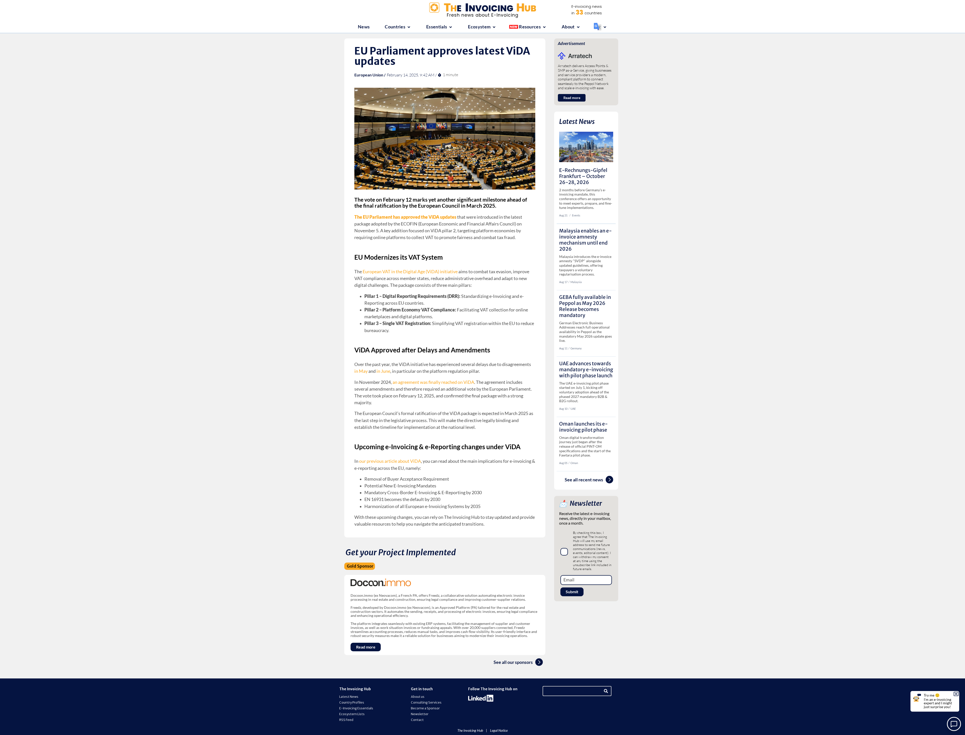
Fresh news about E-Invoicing (482, 15)
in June (383, 371)
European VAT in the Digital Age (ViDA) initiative (410, 271)
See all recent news (584, 479)
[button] (398, 27)
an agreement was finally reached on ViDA (433, 382)
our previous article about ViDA (390, 461)
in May (361, 371)
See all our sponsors (513, 662)
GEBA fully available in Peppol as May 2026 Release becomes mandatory (585, 306)
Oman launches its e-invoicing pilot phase (583, 427)
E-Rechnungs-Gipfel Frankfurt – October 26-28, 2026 (583, 176)
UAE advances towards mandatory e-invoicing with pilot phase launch (586, 369)
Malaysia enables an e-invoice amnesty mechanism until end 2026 (585, 240)
